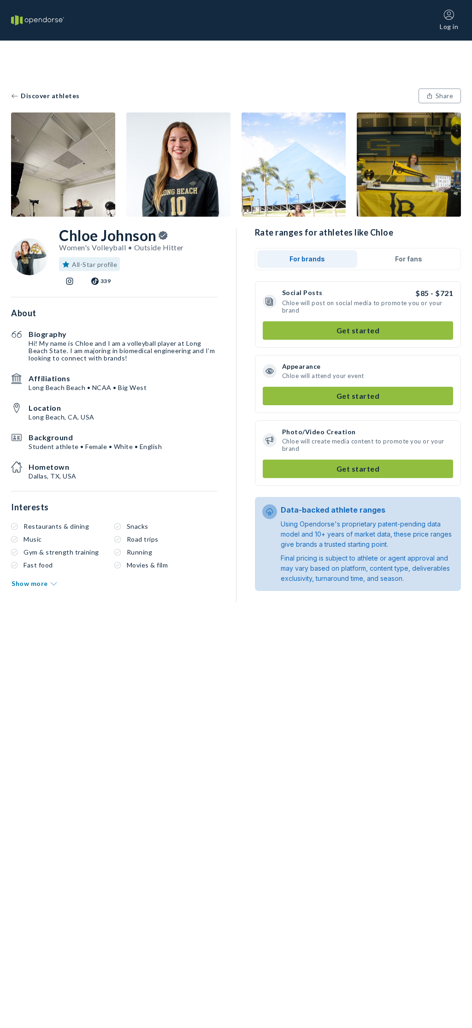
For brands (307, 259)
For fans (408, 259)
